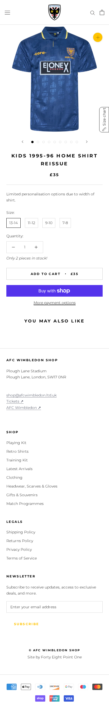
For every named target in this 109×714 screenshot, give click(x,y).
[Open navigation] (7, 12)
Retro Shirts (17, 451)
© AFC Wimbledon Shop (54, 650)
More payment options (55, 302)
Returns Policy (19, 540)
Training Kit (17, 460)
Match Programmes (25, 503)
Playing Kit (16, 442)
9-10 (48, 222)
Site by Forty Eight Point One (55, 657)
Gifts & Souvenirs (22, 495)
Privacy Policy (19, 549)
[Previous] (22, 142)
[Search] (92, 12)
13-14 (13, 222)
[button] (104, 119)
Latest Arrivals (19, 468)
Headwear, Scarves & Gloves (31, 486)
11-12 (31, 222)
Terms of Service (21, 558)
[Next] (87, 142)
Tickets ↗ (15, 401)
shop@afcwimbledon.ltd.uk (31, 395)
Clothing (14, 477)
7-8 (65, 222)
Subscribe (26, 624)
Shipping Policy (20, 532)
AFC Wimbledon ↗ (23, 407)
